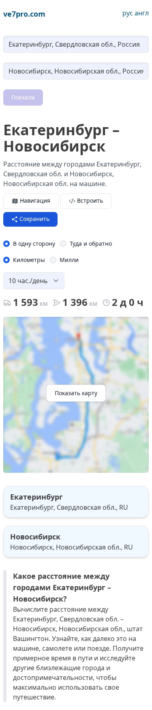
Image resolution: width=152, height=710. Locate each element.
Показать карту (76, 393)
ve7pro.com (24, 14)
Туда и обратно (91, 243)
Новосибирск (35, 536)
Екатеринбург (36, 497)
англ (142, 13)
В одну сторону (34, 243)
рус (127, 13)
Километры (29, 260)
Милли (69, 260)
